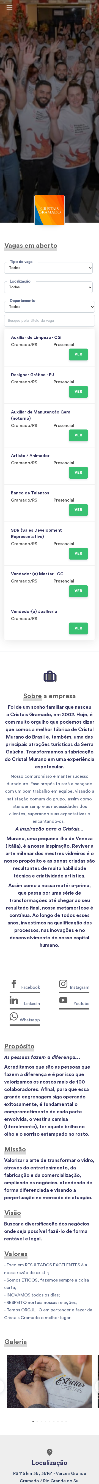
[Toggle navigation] (9, 7)
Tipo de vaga (21, 262)
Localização (20, 281)
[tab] (33, 1421)
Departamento (22, 301)
